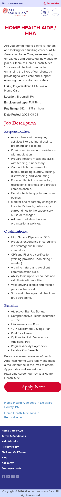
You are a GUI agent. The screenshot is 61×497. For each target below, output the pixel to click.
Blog (4, 457)
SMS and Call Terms (14, 452)
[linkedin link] (8, 476)
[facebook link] (3, 476)
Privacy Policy (10, 446)
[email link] (17, 476)
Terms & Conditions (14, 436)
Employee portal (12, 468)
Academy (8, 462)
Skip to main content (12, 3)
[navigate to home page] (15, 12)
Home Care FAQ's (12, 430)
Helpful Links (10, 441)
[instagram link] (13, 476)
